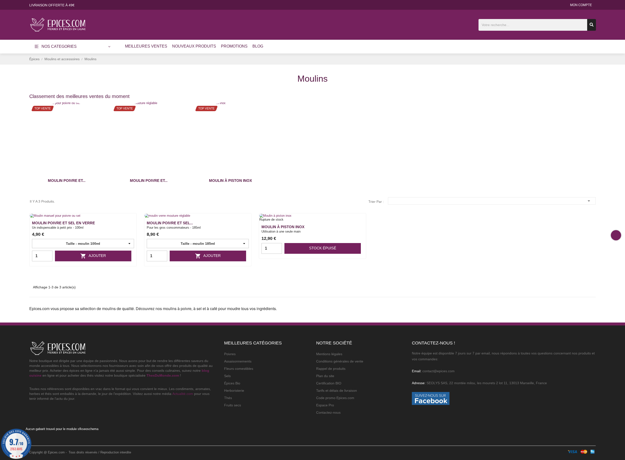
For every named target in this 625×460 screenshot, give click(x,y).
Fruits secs (232, 405)
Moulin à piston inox (230, 180)
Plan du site (325, 376)
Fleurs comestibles (238, 369)
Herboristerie (234, 390)
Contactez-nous (328, 412)
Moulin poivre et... (66, 180)
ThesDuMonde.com (162, 375)
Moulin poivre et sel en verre (63, 223)
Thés (228, 398)
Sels (227, 376)
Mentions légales (329, 354)
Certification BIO (328, 383)
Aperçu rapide (129, 225)
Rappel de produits (330, 369)
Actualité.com (182, 394)
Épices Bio (232, 383)
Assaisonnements (237, 361)
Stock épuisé (322, 248)
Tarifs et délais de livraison (336, 390)
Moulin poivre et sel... (170, 223)
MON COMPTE (581, 5)
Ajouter (93, 256)
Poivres (230, 354)
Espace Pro (325, 405)
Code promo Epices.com (335, 398)
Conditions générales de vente (339, 361)
